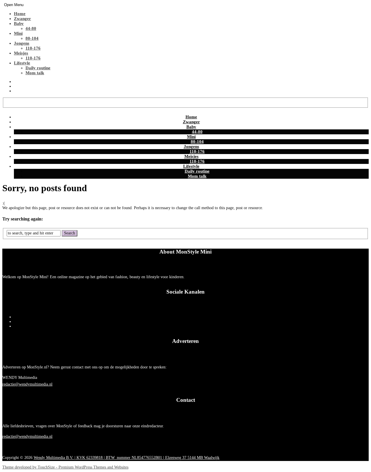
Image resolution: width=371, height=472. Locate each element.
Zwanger (22, 18)
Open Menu (13, 5)
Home (20, 13)
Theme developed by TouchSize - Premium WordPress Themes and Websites (65, 467)
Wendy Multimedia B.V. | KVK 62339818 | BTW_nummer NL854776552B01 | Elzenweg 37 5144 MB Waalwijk (126, 457)
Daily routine (38, 68)
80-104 (32, 38)
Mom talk (35, 72)
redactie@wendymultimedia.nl (27, 384)
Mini (18, 33)
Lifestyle (22, 63)
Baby (19, 23)
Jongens (21, 43)
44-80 (31, 28)
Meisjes (21, 53)
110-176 (33, 48)
